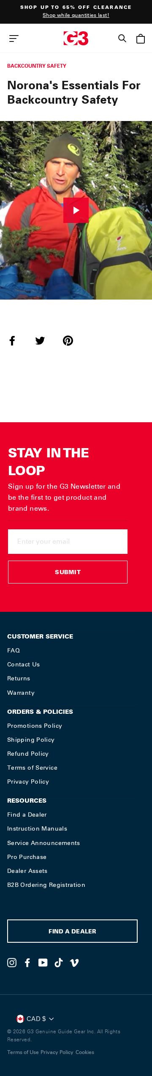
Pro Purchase (26, 856)
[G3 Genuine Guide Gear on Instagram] (11, 963)
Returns (18, 678)
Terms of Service (32, 767)
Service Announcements (43, 842)
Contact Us (23, 664)
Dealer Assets (27, 870)
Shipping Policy (31, 739)
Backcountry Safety (36, 66)
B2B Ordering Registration (46, 884)
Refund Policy (28, 753)
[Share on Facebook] (17, 341)
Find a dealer (72, 932)
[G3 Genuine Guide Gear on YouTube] (43, 963)
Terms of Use (23, 1052)
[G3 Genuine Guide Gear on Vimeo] (74, 963)
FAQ (13, 650)
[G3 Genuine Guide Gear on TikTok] (58, 963)
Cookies (85, 1052)
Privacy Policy (28, 781)
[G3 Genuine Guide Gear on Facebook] (27, 963)
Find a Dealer (27, 814)
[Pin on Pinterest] (73, 341)
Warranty (21, 692)
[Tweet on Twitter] (45, 341)
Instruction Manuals (37, 828)
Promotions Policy (34, 725)
